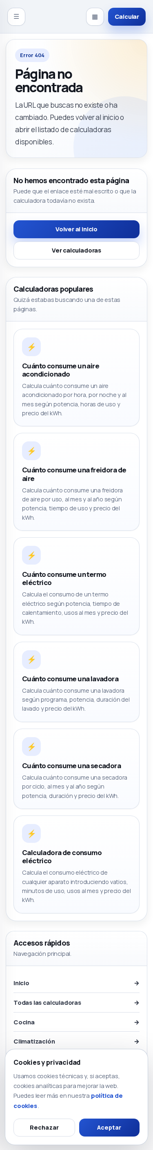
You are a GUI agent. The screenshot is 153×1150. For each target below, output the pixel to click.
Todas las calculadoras (76, 1002)
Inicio (76, 983)
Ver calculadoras (76, 250)
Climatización (76, 1041)
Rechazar (44, 1127)
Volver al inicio (76, 229)
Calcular (127, 16)
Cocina (76, 1022)
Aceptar (109, 1127)
